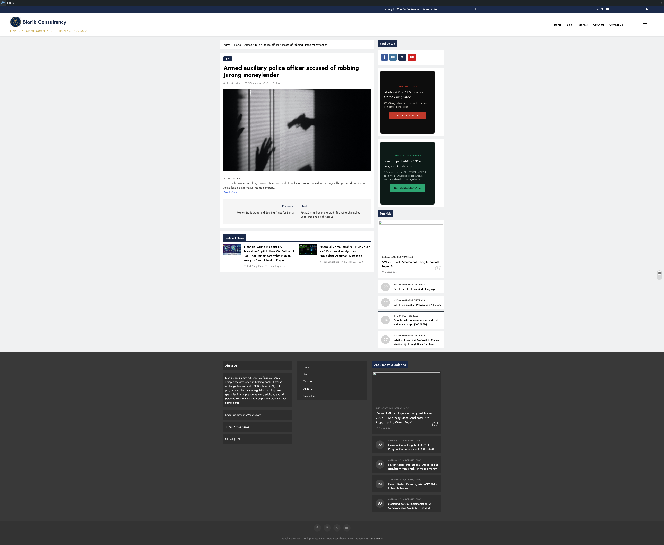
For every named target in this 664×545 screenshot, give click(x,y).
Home (557, 25)
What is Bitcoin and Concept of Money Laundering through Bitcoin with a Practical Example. (416, 344)
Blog (569, 25)
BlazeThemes (376, 538)
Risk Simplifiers (234, 83)
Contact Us (616, 25)
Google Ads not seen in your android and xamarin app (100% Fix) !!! (416, 322)
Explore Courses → (407, 115)
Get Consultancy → (407, 188)
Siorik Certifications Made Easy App (415, 289)
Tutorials (582, 25)
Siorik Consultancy (44, 22)
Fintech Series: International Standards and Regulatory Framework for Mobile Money (413, 467)
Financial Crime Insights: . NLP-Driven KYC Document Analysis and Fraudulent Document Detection (345, 251)
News (228, 58)
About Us (598, 25)
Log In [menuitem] (10, 2)
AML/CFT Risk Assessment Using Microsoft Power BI (410, 264)
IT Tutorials (400, 315)
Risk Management (391, 257)
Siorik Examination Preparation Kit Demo (418, 305)
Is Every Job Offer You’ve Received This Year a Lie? (410, 9)
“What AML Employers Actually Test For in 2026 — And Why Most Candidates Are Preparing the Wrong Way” (404, 418)
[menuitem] (3, 3)
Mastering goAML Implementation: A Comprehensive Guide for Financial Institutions (409, 508)
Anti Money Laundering (389, 408)
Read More (230, 192)
